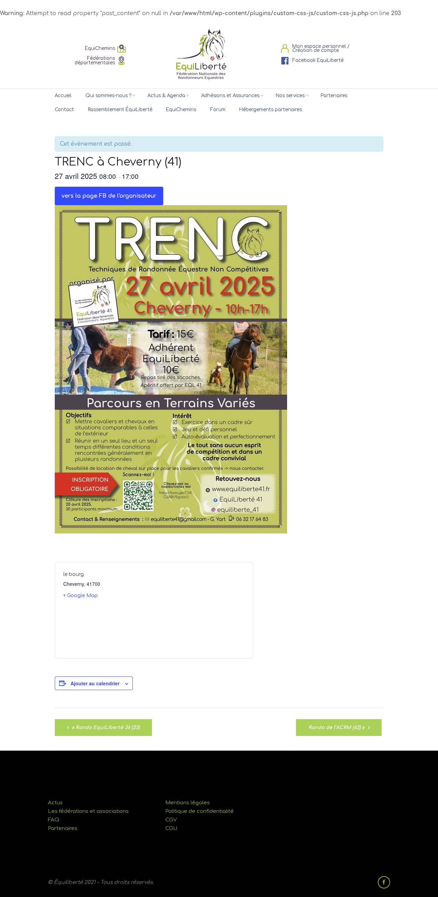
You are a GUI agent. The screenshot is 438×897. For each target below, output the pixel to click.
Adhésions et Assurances (230, 95)
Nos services (290, 95)
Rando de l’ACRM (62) (336, 727)
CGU (171, 828)
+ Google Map (80, 595)
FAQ (53, 820)
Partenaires (334, 95)
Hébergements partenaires (270, 109)
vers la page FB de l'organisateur (109, 196)
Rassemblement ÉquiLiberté (120, 109)
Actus (55, 803)
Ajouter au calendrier (94, 683)
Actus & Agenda (166, 95)
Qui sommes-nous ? (108, 95)
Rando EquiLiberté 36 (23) (106, 727)
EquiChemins (181, 109)
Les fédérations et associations (88, 811)
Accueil (63, 95)
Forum (218, 109)
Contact (64, 109)
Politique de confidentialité (199, 811)
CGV (171, 820)
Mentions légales (187, 803)
